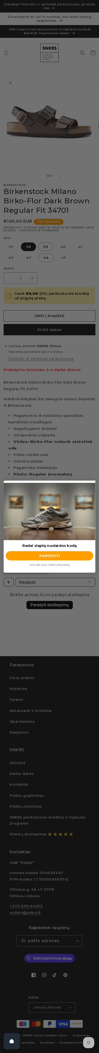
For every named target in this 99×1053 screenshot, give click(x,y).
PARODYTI (49, 555)
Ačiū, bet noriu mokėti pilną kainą (49, 564)
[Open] (12, 1041)
